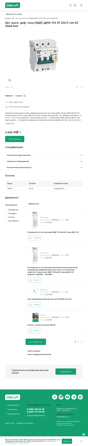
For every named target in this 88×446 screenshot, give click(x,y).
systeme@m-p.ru (63, 417)
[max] (80, 397)
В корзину (16, 139)
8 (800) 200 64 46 (35, 409)
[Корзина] (75, 5)
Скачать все (37, 342)
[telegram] (73, 397)
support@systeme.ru (36, 415)
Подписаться (65, 371)
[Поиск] (70, 5)
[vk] (54, 397)
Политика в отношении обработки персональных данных (68, 422)
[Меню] (81, 5)
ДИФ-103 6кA (18, 102)
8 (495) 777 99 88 (35, 411)
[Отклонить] (81, 441)
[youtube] (61, 397)
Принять (66, 441)
